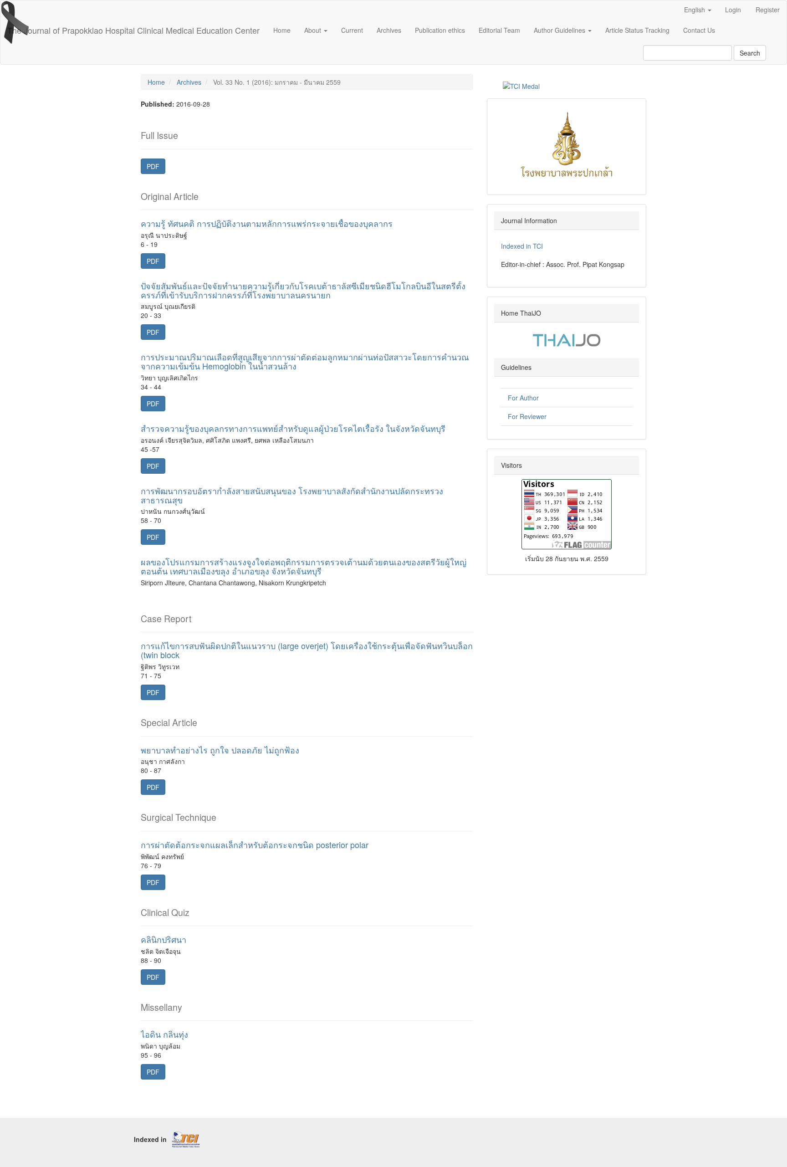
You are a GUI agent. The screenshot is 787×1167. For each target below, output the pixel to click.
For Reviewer (527, 416)
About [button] (313, 30)
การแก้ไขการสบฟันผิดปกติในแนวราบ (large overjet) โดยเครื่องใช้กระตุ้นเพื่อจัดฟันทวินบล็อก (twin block (307, 650)
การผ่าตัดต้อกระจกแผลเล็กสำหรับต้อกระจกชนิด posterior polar (254, 844)
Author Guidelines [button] (560, 30)
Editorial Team (499, 30)
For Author (523, 397)
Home (282, 30)
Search (750, 52)
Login (733, 9)
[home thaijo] (566, 338)
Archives (389, 30)
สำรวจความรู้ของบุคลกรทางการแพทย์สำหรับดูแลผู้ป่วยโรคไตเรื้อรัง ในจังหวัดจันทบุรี (293, 428)
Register (768, 9)
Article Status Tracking (637, 30)
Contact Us (699, 30)
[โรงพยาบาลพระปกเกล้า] (566, 143)
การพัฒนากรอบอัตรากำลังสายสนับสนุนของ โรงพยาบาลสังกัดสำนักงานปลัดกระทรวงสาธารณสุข (292, 495)
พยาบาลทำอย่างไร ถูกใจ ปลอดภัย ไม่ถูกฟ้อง (220, 750)
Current (352, 30)
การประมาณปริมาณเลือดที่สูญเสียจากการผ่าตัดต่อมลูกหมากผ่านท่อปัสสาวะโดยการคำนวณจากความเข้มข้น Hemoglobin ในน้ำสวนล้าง (305, 361)
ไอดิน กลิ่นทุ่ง (164, 1034)
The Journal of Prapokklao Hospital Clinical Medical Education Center (133, 30)
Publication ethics (440, 30)
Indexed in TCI (522, 246)
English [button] (695, 9)
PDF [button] (153, 166)
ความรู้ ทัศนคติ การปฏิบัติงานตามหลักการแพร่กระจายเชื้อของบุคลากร (267, 223)
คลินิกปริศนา (163, 939)
